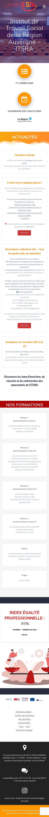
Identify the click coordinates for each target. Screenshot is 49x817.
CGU (21, 726)
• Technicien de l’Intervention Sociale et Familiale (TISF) (24, 208)
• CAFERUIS (24, 218)
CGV (28, 726)
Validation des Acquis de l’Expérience (21, 270)
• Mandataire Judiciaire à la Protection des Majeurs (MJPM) (24, 214)
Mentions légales (23, 711)
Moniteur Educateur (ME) (25, 205)
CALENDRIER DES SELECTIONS (24, 111)
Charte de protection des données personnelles (24, 719)
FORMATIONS (25, 83)
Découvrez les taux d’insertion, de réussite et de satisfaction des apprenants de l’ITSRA (24, 380)
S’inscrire (24, 233)
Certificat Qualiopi (24, 730)
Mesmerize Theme (35, 813)
